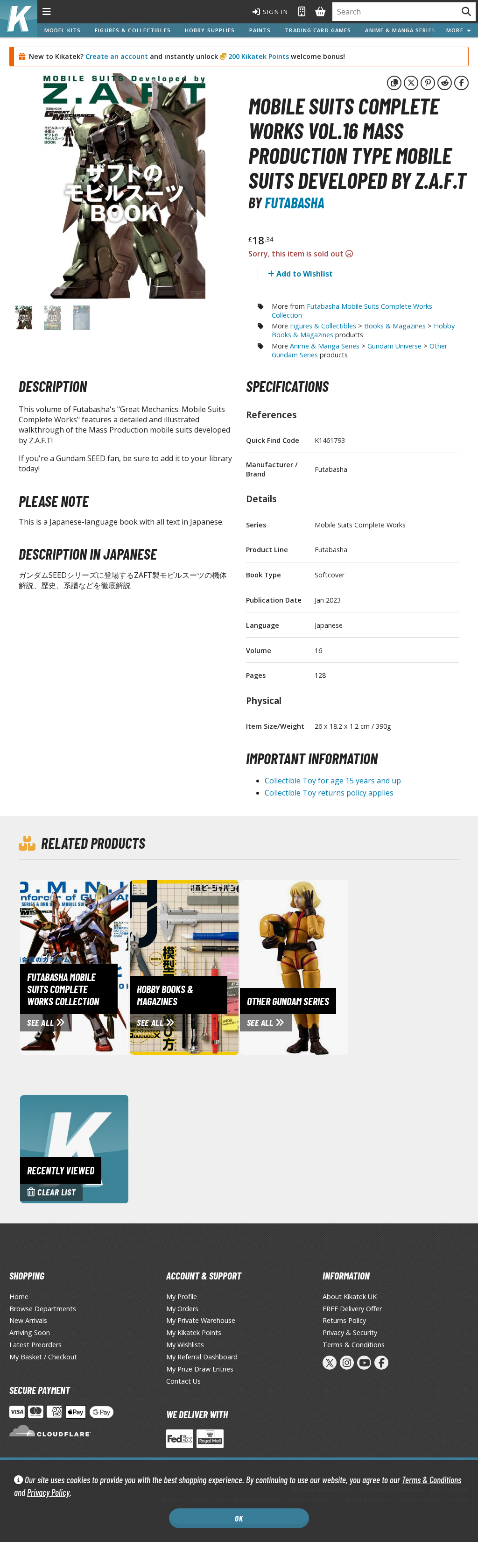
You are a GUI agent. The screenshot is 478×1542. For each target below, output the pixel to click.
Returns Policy (344, 1320)
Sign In (274, 11)
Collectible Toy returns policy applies (329, 793)
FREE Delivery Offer (352, 1308)
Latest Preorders (35, 1344)
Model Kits (62, 30)
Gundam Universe (394, 345)
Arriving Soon (29, 1332)
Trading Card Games (318, 30)
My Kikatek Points (193, 1332)
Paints (260, 30)
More (456, 30)
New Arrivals (28, 1320)
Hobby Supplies (210, 30)
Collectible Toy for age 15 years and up (333, 780)
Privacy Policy (48, 1492)
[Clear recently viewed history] (74, 1148)
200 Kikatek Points (257, 56)
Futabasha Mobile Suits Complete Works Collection (352, 311)
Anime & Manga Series (400, 30)
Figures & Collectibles (133, 30)
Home (18, 1296)
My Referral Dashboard (202, 1356)
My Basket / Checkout (43, 1356)
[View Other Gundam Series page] (327, 966)
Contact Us (183, 1381)
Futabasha (294, 202)
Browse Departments (42, 1308)
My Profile (181, 1296)
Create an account (116, 56)
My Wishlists (185, 1344)
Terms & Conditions (431, 1479)
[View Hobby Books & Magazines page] (217, 966)
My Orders (182, 1308)
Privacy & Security (350, 1332)
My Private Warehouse (200, 1320)
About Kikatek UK (350, 1296)
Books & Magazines (395, 325)
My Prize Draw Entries (199, 1368)
